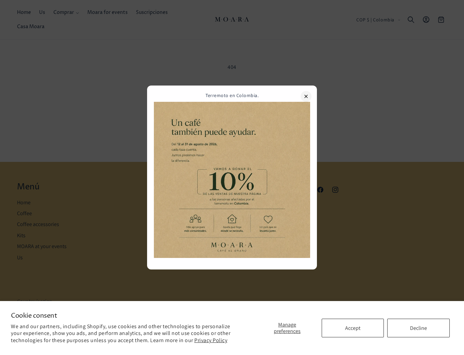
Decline (418, 328)
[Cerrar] (306, 96)
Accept (352, 328)
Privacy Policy (210, 340)
